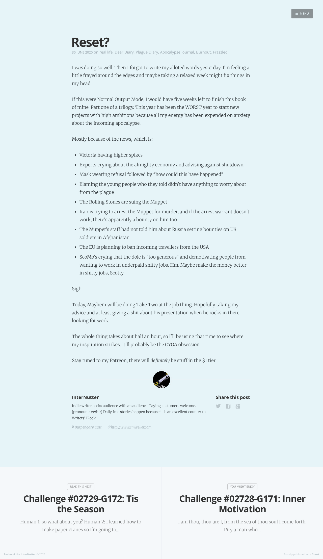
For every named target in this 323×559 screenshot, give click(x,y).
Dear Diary (124, 52)
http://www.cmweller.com (131, 427)
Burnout (203, 52)
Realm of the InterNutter (20, 554)
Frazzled (220, 52)
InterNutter (85, 397)
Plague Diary (147, 52)
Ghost (315, 554)
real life (106, 52)
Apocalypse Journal (177, 52)
